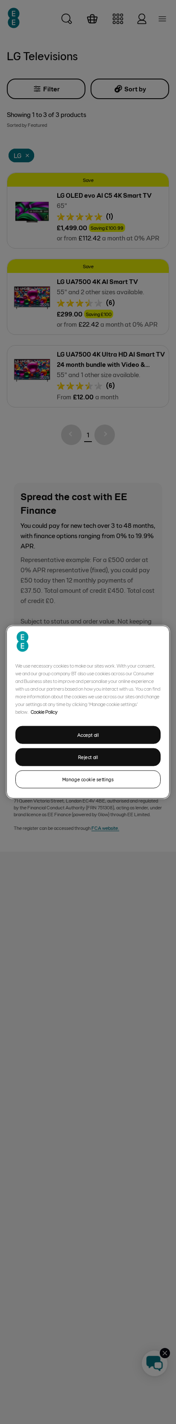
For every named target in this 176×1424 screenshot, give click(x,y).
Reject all (88, 757)
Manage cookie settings (88, 779)
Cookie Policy (44, 712)
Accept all (88, 735)
